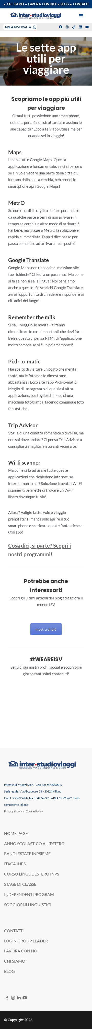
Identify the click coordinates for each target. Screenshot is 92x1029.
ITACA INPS (15, 863)
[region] (46, 61)
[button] (81, 15)
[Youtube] (87, 27)
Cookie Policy (34, 811)
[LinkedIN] (18, 997)
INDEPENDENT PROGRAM (29, 894)
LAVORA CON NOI (21, 950)
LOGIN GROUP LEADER (26, 940)
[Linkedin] (80, 27)
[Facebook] (60, 27)
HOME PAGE (16, 833)
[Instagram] (67, 27)
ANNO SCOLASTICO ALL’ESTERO (34, 843)
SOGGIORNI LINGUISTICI (27, 904)
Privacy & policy (14, 811)
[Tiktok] (73, 27)
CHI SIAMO (14, 961)
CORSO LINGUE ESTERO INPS (31, 873)
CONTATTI (14, 930)
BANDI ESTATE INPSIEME (27, 853)
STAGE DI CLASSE (20, 884)
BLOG (9, 971)
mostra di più (46, 629)
